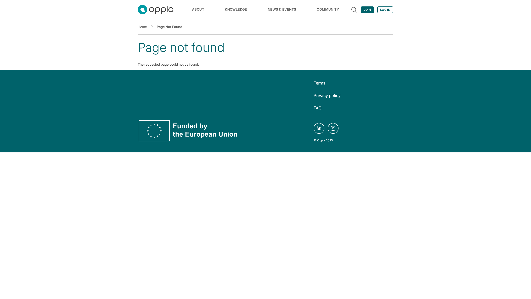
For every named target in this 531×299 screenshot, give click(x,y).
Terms (319, 83)
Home (142, 27)
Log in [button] (385, 9)
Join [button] (367, 9)
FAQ (318, 107)
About (198, 9)
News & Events (282, 9)
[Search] (354, 9)
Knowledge (236, 9)
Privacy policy (327, 95)
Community (328, 9)
